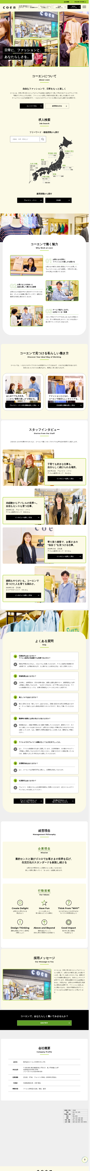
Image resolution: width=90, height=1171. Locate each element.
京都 (42, 164)
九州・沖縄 (33, 163)
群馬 (72, 169)
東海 (54, 174)
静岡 (62, 176)
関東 (64, 165)
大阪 (42, 162)
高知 (49, 182)
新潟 (55, 155)
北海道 (66, 153)
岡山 (43, 178)
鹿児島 (32, 170)
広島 (46, 178)
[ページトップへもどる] (85, 1160)
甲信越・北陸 (52, 153)
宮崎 (37, 168)
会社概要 (66, 2)
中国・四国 (45, 176)
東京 (64, 167)
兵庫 (45, 162)
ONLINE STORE (79, 2)
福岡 (31, 166)
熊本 (31, 168)
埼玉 (70, 167)
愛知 (54, 176)
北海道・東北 (69, 151)
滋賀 (45, 164)
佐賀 (34, 166)
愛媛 (46, 182)
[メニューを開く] (84, 7)
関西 (42, 160)
